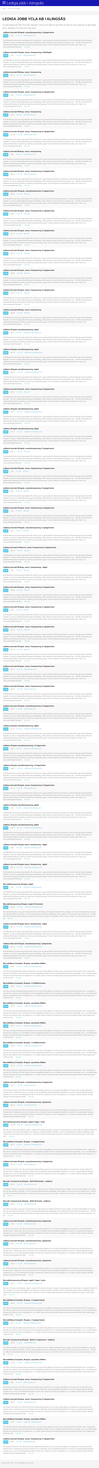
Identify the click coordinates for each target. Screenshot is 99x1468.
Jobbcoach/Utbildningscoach (32, 333)
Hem (3, 8)
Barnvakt (27, 194)
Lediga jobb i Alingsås (25, 3)
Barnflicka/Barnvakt (30, 35)
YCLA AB (18, 35)
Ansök (6, 35)
